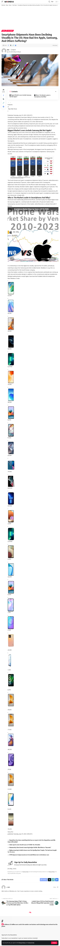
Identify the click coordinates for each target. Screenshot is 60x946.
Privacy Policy (22, 942)
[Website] (57, 887)
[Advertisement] (30, 18)
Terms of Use (31, 942)
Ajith (8, 49)
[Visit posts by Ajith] (4, 50)
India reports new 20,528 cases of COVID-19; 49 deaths (24, 845)
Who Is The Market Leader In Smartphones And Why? (42, 95)
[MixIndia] (9, 1)
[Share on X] (11, 45)
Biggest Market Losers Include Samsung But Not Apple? (20, 95)
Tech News (10, 30)
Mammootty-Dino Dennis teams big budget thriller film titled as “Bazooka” (30, 847)
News (3, 30)
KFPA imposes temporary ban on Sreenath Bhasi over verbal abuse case (29, 855)
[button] (54, 943)
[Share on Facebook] (8, 45)
